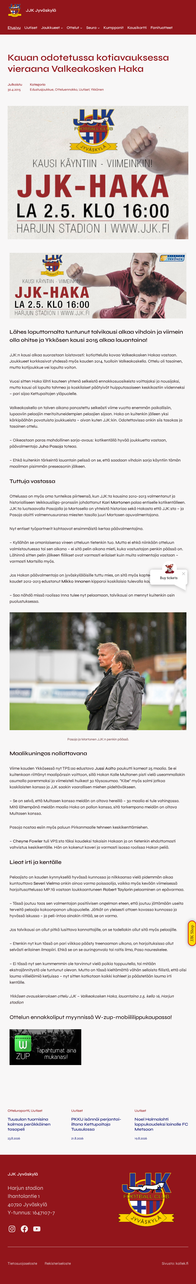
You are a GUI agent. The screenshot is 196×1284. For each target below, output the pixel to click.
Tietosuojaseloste (22, 1263)
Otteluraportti (18, 1111)
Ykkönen (97, 90)
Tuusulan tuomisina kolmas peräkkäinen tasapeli (29, 1124)
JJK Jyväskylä (41, 10)
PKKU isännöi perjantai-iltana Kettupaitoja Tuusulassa (96, 1124)
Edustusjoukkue (42, 90)
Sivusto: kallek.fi (175, 1263)
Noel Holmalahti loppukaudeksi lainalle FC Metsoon (161, 1124)
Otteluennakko (66, 90)
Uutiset (84, 90)
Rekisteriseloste (58, 1263)
